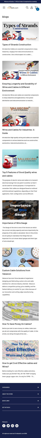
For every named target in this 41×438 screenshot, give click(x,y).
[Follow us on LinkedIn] (16, 425)
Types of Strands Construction (16, 44)
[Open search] (27, 7)
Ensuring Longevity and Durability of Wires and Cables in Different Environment (19, 87)
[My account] (32, 7)
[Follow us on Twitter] (8, 425)
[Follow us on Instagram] (12, 425)
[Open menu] (4, 7)
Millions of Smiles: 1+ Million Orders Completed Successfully (20, 1)
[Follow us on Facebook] (3, 425)
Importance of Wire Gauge (14, 223)
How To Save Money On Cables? (17, 324)
